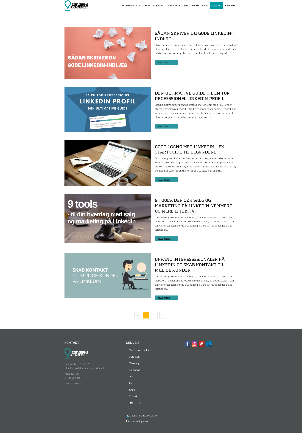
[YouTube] (202, 344)
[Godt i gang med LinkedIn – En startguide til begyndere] (107, 163)
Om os (133, 382)
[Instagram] (194, 344)
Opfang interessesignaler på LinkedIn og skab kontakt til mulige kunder (190, 264)
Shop (132, 389)
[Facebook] (187, 344)
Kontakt (133, 396)
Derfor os (134, 369)
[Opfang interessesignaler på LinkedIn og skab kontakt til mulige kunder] (107, 275)
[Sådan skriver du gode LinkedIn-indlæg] (107, 53)
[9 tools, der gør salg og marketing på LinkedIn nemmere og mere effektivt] (107, 218)
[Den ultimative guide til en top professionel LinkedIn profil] (107, 109)
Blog (131, 376)
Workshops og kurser (141, 349)
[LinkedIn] (209, 344)
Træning (134, 363)
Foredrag (134, 356)
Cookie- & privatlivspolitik (143, 415)
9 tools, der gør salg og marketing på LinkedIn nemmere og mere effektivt (193, 205)
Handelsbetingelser (137, 421)
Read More (164, 62)
